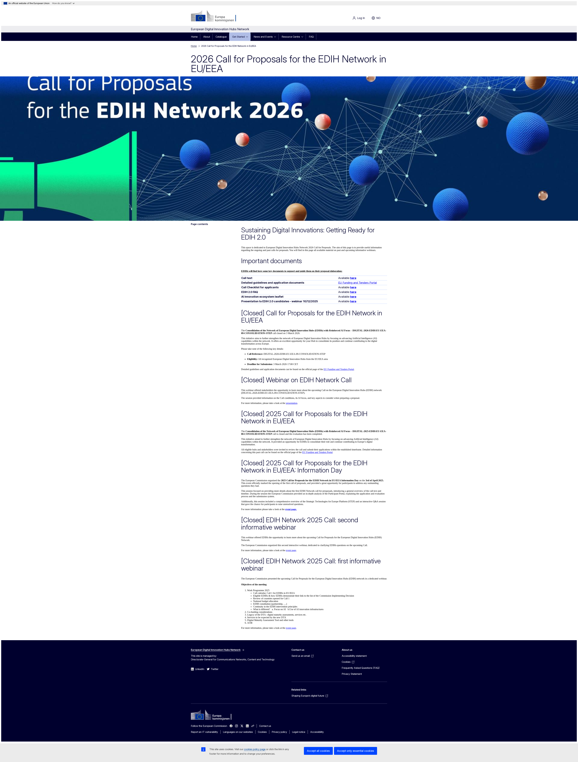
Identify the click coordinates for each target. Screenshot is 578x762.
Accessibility (317, 731)
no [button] (378, 18)
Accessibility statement (354, 655)
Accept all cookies (318, 750)
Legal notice (298, 731)
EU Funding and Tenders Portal (357, 282)
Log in (361, 18)
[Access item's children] (247, 36)
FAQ (311, 36)
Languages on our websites (238, 731)
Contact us (265, 725)
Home (194, 36)
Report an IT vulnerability (204, 731)
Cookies (262, 731)
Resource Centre (291, 36)
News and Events (263, 36)
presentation (291, 403)
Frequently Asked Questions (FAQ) (361, 667)
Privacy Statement (352, 673)
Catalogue (221, 36)
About (206, 36)
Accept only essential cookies (355, 750)
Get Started (238, 36)
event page (291, 550)
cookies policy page (255, 749)
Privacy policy (279, 731)
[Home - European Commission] (215, 16)
